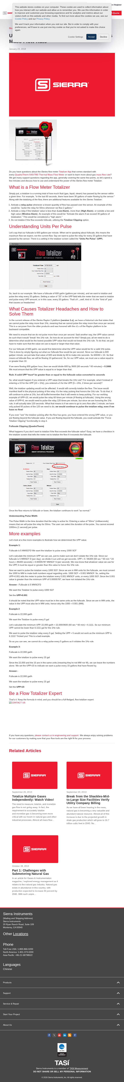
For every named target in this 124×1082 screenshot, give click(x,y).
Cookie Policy (21, 19)
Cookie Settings (75, 37)
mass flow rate (103, 174)
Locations (20, 934)
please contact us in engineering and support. (57, 735)
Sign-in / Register (114, 5)
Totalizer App (65, 171)
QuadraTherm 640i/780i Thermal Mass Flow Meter (39, 174)
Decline (103, 37)
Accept (91, 37)
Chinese (7, 969)
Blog (11, 28)
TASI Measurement (79, 1068)
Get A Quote (113, 13)
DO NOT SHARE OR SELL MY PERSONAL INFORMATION (62, 1071)
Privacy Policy (42, 19)
